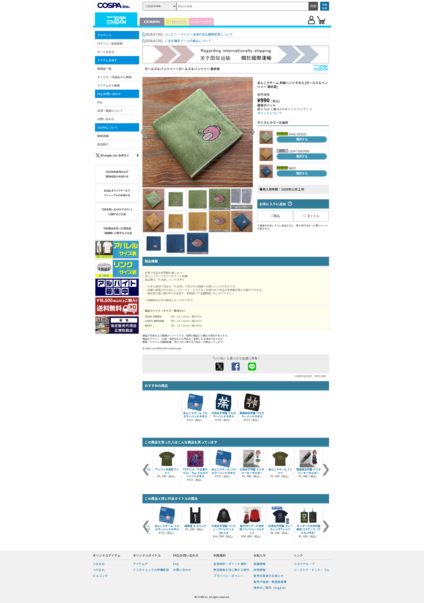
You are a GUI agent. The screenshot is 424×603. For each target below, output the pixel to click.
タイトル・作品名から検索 (114, 77)
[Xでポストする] (219, 369)
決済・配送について (110, 110)
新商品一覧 (104, 69)
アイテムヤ (140, 564)
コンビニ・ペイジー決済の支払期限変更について (199, 34)
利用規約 (219, 555)
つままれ (99, 564)
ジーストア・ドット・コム (312, 570)
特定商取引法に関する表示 (231, 570)
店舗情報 (260, 564)
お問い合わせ (105, 119)
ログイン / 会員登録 (110, 43)
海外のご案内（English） (271, 588)
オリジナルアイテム (106, 555)
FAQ (99, 102)
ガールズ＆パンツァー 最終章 (199, 69)
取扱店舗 (103, 136)
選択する (302, 139)
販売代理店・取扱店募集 (270, 582)
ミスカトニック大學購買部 (151, 570)
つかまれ (99, 570)
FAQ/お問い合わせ (186, 555)
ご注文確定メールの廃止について (188, 41)
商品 (277, 216)
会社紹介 (103, 144)
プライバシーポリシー (228, 576)
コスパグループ (304, 564)
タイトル (313, 216)
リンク (298, 555)
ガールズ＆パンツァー (160, 69)
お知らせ (260, 555)
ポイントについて (269, 113)
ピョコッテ (100, 576)
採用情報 (260, 570)
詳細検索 (324, 6)
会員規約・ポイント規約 (229, 564)
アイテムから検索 (108, 85)
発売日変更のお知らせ (269, 576)
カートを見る (105, 52)
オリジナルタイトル (147, 555)
